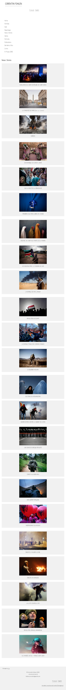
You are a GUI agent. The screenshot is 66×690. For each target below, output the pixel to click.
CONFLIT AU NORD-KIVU (33, 474)
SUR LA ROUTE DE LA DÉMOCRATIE (33, 188)
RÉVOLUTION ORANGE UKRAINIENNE (33, 630)
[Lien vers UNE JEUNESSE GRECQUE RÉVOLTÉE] (33, 436)
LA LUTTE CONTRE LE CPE (33, 603)
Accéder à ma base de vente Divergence (52, 685)
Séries (6, 36)
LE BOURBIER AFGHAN (33, 370)
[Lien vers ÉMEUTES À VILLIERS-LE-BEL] (33, 541)
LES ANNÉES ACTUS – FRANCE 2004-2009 (33, 656)
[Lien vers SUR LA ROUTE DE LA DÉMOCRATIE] (33, 177)
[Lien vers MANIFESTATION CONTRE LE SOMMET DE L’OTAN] (33, 410)
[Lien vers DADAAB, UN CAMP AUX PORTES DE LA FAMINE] (33, 229)
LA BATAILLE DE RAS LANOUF (33, 292)
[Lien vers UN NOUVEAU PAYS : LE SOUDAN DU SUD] (33, 255)
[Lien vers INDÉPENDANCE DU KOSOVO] (33, 514)
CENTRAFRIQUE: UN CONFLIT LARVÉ (33, 163)
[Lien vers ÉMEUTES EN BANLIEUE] (33, 566)
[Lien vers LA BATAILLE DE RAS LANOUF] (33, 280)
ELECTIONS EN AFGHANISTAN (33, 396)
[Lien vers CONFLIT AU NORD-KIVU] (33, 463)
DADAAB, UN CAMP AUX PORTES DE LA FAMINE (33, 241)
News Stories (8, 33)
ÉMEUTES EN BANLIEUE (33, 578)
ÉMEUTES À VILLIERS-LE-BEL (33, 552)
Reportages (7, 30)
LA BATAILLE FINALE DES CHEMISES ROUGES (33, 344)
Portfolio (6, 24)
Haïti (5, 27)
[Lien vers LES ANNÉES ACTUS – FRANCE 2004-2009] (33, 644)
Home (6, 21)
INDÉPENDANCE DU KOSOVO (33, 525)
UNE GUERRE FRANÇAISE (33, 500)
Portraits (7, 39)
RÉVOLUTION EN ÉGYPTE (33, 318)
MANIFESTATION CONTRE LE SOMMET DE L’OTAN (33, 422)
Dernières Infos (8, 45)
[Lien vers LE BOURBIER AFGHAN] (33, 358)
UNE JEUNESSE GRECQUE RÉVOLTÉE (33, 447)
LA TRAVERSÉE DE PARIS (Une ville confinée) (33, 110)
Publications (7, 42)
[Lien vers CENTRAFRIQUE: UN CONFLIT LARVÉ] (33, 151)
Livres (6, 48)
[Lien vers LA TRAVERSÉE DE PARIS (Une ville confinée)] (33, 99)
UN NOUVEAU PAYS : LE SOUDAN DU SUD (33, 266)
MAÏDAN (33, 136)
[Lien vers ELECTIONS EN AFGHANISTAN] (33, 385)
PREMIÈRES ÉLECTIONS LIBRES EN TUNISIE (33, 214)
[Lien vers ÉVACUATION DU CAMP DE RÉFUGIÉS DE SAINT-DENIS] (33, 73)
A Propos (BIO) (8, 52)
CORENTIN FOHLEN (13, 3)
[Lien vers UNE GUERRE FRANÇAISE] (33, 488)
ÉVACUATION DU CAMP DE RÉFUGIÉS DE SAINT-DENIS (33, 85)
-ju (9, 668)
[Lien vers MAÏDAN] (33, 124)
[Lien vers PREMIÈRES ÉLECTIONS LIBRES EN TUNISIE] (33, 202)
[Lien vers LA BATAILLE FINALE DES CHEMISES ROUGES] (33, 332)
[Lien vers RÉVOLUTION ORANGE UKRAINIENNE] (33, 618)
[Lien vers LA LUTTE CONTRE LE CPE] (33, 592)
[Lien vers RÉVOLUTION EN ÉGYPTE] (33, 307)
